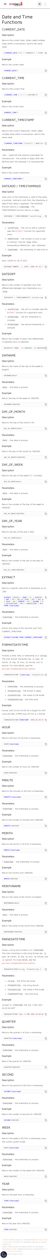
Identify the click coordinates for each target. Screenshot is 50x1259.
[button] (39, 4)
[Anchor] (24, 21)
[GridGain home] (15, 5)
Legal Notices (7, 1242)
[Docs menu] (5, 4)
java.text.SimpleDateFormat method (18, 669)
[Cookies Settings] (4, 1254)
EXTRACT (19, 231)
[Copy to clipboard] (45, 53)
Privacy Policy (43, 1239)
